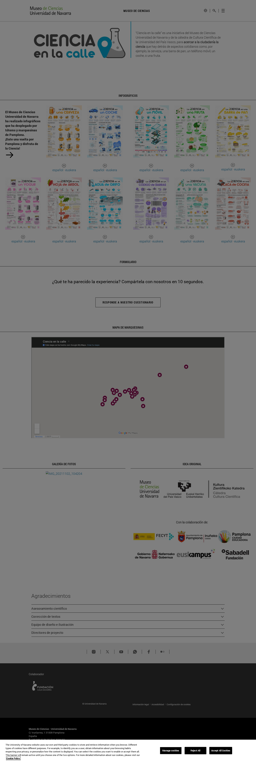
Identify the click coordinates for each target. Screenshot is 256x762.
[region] (128, 751)
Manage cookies (170, 750)
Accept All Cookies (220, 750)
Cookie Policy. (13, 758)
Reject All (195, 750)
